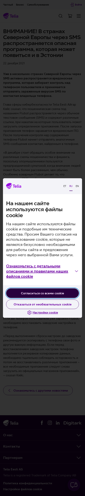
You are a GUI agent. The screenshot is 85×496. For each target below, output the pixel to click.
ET (64, 186)
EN (77, 186)
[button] (42, 271)
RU (71, 186)
